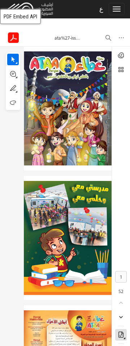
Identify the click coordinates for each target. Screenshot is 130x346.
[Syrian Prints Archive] (26, 9)
